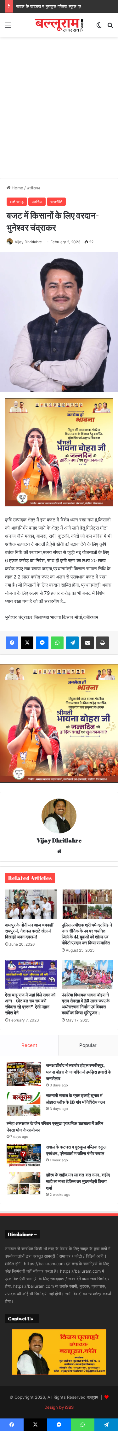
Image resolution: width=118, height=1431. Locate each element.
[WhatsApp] (57, 642)
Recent (29, 1045)
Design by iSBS (59, 1407)
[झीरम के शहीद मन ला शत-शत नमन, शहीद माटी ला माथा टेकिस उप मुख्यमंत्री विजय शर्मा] (24, 1183)
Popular (88, 1045)
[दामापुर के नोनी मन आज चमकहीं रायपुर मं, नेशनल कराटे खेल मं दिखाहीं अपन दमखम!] (31, 904)
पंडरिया (37, 201)
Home (16, 187)
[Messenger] (42, 642)
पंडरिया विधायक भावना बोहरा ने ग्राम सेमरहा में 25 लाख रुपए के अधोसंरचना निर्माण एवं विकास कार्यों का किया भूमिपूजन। (86, 1004)
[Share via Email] (87, 642)
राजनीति (56, 201)
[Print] (102, 642)
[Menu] (8, 27)
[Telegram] (72, 642)
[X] (27, 642)
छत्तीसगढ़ (33, 187)
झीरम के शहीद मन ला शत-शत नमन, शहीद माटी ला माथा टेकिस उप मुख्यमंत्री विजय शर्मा (78, 1181)
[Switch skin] (99, 27)
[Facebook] (12, 642)
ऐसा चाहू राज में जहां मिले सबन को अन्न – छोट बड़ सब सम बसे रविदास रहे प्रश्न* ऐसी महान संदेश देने (30, 1004)
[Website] (59, 851)
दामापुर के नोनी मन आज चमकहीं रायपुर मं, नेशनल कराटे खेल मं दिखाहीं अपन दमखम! (29, 931)
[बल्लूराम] (59, 25)
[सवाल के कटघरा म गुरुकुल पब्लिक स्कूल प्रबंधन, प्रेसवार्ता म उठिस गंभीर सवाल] (24, 1155)
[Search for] (110, 27)
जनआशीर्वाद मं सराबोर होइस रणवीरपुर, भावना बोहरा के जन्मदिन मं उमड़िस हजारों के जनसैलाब (78, 1071)
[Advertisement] (59, 105)
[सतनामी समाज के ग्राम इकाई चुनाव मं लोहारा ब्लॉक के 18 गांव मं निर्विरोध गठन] (24, 1104)
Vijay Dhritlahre (28, 242)
